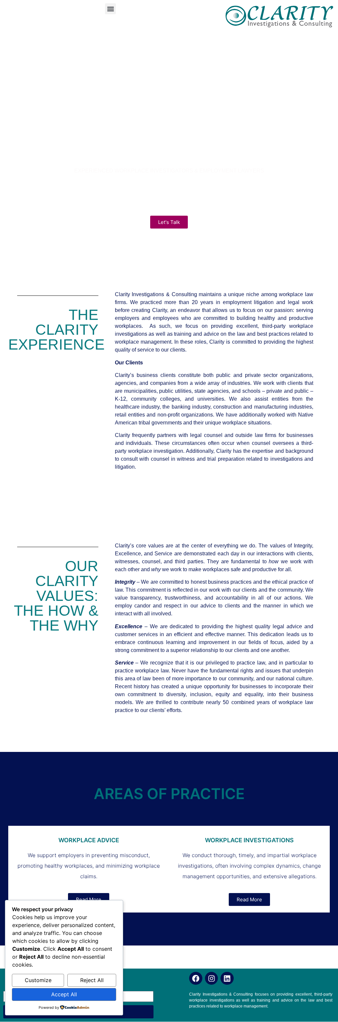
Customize (38, 980)
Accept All (64, 994)
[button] (110, 8)
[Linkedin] (227, 978)
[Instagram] (211, 978)
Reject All (92, 980)
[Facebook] (195, 978)
